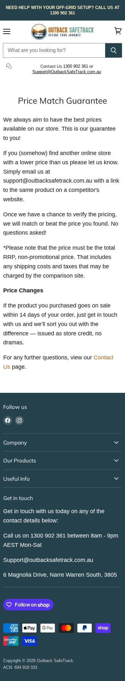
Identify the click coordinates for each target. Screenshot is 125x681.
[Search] (113, 50)
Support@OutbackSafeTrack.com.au (66, 71)
